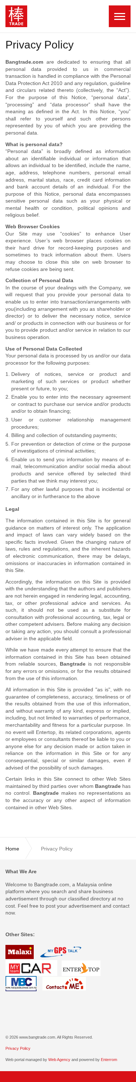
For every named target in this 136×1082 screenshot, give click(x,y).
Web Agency (59, 1059)
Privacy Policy (17, 1048)
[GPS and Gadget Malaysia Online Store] (60, 952)
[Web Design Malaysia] (81, 968)
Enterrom (109, 1059)
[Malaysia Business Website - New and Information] (21, 983)
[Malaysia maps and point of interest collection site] (20, 952)
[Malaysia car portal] (31, 968)
